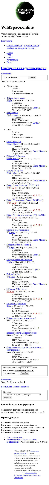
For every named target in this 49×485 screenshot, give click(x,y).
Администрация (31, 45)
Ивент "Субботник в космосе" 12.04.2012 (26, 215)
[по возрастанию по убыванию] (16, 373)
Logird (9, 100)
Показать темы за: (11, 368)
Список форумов (14, 45)
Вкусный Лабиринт (16, 156)
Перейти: (7, 392)
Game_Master (13, 144)
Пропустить (6, 41)
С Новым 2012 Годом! (17, 289)
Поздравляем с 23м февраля (19, 259)
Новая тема (6, 74)
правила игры (27, 475)
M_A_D (13, 188)
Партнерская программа (18, 230)
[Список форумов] (24, 20)
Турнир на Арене (15, 171)
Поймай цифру (14, 274)
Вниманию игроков (16, 98)
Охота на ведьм (14, 141)
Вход (9, 62)
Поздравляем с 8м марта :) (19, 245)
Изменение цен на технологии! (21, 318)
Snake (9, 306)
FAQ (9, 55)
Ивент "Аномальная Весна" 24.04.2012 (25, 200)
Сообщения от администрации (21, 48)
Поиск (10, 57)
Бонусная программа (16, 303)
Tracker (10, 52)
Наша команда (13, 439)
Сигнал (16, 115)
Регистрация (12, 60)
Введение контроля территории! (22, 333)
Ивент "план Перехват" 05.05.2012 (23, 185)
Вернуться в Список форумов (15, 387)
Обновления (12, 112)
